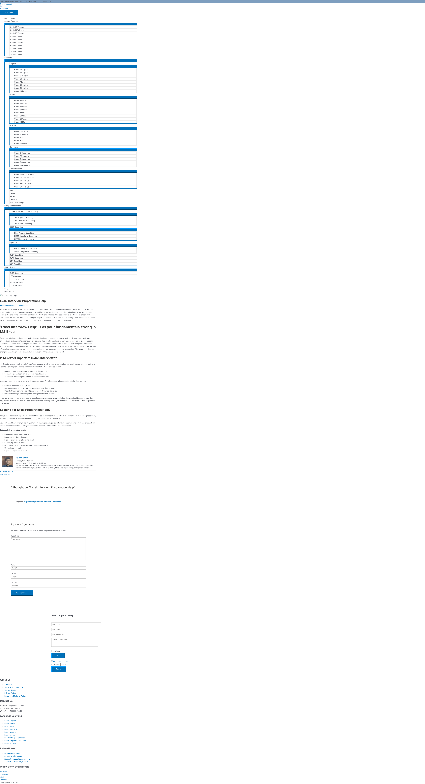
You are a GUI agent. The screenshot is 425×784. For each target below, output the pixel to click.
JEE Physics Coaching (23, 217)
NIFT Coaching (16, 264)
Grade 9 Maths (20, 119)
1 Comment (4, 305)
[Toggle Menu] (70, 24)
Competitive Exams (12, 205)
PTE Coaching (15, 276)
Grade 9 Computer (22, 162)
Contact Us (9, 291)
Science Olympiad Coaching (26, 251)
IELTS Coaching (16, 273)
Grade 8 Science (21, 140)
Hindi (12, 190)
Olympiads (14, 242)
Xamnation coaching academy (17, 759)
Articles (13, 305)
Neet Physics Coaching (24, 233)
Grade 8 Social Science (24, 181)
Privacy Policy (10, 693)
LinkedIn (3, 780)
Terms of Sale (10, 690)
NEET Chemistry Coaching (25, 236)
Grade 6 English (21, 79)
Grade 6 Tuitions (16, 45)
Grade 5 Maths (20, 107)
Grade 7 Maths (20, 113)
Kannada (13, 199)
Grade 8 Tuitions (16, 39)
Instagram (4, 774)
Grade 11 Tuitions (17, 30)
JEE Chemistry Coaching (24, 220)
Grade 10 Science (21, 143)
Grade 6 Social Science (24, 187)
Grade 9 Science (21, 137)
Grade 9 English (21, 88)
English (13, 64)
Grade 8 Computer (22, 159)
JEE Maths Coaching (23, 224)
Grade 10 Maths (21, 122)
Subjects (8, 58)
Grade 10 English (21, 91)
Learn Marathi (10, 732)
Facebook (4, 771)
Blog (6, 288)
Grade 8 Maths (20, 116)
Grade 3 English (21, 70)
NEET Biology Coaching (24, 239)
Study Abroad (10, 267)
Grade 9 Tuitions (16, 36)
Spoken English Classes (14, 738)
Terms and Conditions (13, 687)
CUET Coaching (16, 255)
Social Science (16, 168)
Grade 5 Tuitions (16, 48)
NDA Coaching (16, 261)
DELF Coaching (16, 282)
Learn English (10, 721)
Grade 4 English (21, 73)
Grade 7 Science (21, 134)
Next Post (5, 474)
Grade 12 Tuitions (17, 27)
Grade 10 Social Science (24, 174)
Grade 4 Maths (20, 103)
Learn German (10, 743)
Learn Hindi (9, 726)
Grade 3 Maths (20, 100)
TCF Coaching (16, 285)
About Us (8, 684)
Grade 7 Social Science (23, 184)
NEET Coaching (16, 227)
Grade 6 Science (21, 131)
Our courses (9, 18)
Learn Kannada (10, 729)
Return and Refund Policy (15, 696)
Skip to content (6, 4)
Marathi (13, 196)
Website (14, 583)
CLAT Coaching (16, 258)
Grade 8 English (21, 85)
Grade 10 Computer (22, 165)
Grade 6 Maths (20, 110)
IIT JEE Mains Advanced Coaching (24, 211)
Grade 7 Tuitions (16, 42)
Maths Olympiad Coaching (25, 248)
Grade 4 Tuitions (16, 52)
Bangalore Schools (12, 753)
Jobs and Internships (13, 756)
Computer (14, 147)
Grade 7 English (21, 82)
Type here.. (15, 536)
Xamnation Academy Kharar (16, 762)
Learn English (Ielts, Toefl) (15, 741)
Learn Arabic (9, 735)
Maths (12, 94)
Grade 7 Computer (22, 156)
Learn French (9, 724)
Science (13, 125)
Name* (13, 565)
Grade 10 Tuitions (17, 33)
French (12, 193)
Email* (13, 574)
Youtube (3, 777)
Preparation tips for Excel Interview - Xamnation (42, 502)
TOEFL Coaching (17, 279)
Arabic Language (17, 202)
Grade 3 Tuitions (16, 55)
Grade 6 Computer (22, 153)
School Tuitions (11, 21)
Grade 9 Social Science (24, 178)
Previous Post (6, 472)
